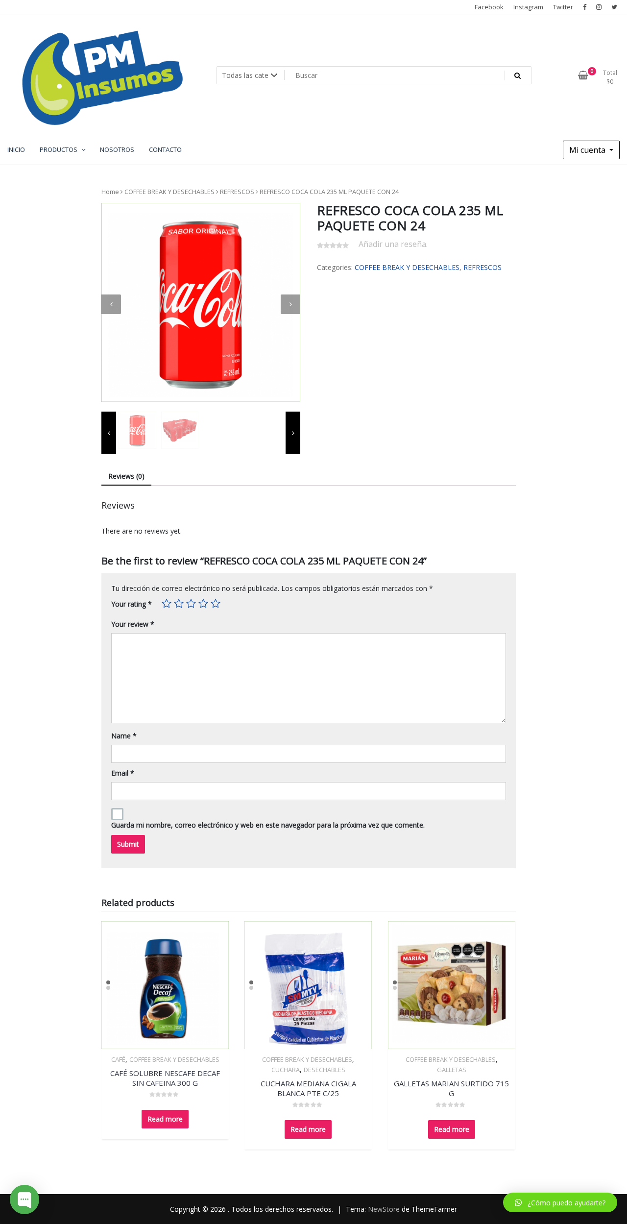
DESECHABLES (324, 1069)
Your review (132, 624)
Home (110, 191)
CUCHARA (285, 1069)
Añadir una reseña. (393, 244)
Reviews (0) (126, 476)
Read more (165, 1119)
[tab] (126, 476)
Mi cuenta (588, 150)
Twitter (563, 6)
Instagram (528, 6)
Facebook (489, 6)
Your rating (131, 604)
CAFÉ (118, 1059)
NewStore (384, 1209)
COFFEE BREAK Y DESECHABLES (169, 191)
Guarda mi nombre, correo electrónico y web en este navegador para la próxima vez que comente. (268, 825)
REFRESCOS (237, 191)
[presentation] (111, 304)
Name (124, 735)
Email (122, 773)
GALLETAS (451, 1069)
